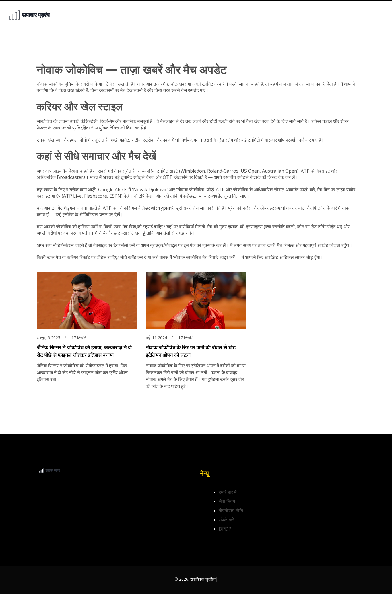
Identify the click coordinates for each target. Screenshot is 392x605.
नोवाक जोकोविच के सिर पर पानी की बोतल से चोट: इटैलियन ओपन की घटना (191, 351)
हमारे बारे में (227, 492)
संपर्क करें (226, 520)
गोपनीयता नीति (231, 510)
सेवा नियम (227, 501)
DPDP (225, 529)
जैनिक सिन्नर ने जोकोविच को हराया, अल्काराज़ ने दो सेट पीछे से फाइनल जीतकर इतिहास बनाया (84, 351)
